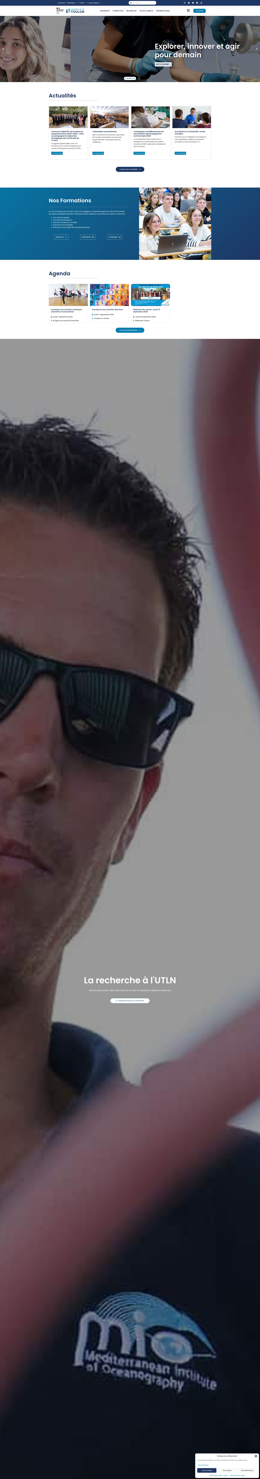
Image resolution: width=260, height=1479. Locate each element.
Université (105, 10)
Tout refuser (227, 1470)
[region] (130, 49)
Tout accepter (207, 1470)
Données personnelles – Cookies (219, 1475)
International (163, 10)
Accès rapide (94, 3)
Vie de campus (146, 10)
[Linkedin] (189, 3)
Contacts (61, 3)
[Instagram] (184, 3)
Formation (118, 10)
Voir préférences (247, 1470)
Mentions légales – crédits (237, 1475)
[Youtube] (193, 3)
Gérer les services (203, 1465)
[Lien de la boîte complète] (68, 132)
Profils (82, 3)
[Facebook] (197, 3)
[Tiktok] (201, 3)
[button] (256, 1456)
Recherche (131, 10)
